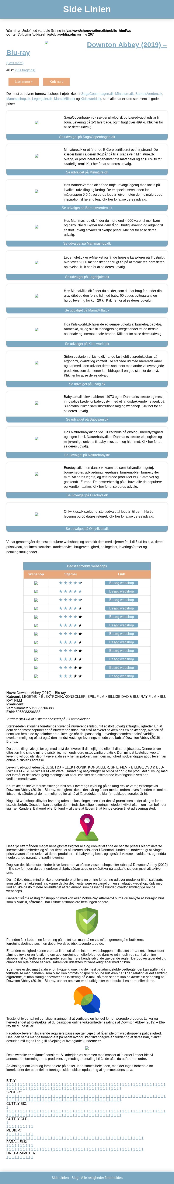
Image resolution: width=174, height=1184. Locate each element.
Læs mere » (24, 81)
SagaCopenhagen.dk (97, 94)
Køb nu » (56, 81)
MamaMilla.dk (64, 99)
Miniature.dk (124, 94)
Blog (75, 1178)
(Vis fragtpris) (25, 70)
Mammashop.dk (18, 99)
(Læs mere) (15, 63)
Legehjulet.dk (42, 99)
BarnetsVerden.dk (148, 94)
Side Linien (87, 9)
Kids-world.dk (91, 99)
